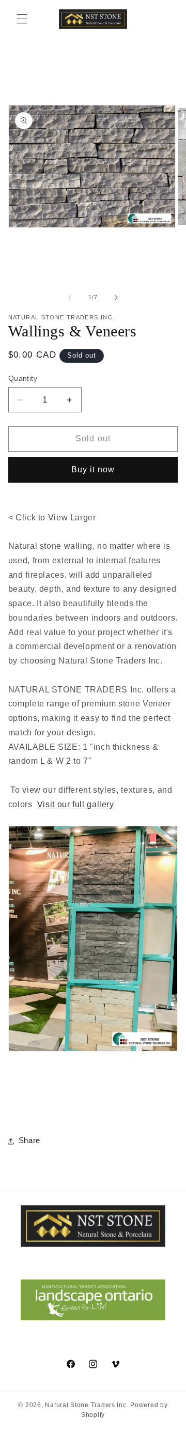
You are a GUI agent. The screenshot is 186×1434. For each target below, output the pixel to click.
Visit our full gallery (75, 804)
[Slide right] (116, 297)
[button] (22, 19)
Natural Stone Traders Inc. (86, 1405)
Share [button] (29, 1140)
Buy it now (93, 469)
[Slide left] (69, 297)
